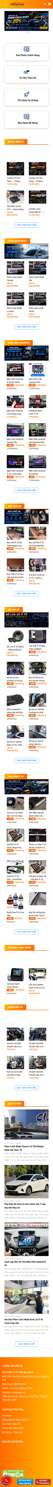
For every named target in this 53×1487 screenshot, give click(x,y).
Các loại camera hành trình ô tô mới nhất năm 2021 (37, 986)
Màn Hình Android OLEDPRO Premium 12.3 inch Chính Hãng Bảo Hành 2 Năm (37, 473)
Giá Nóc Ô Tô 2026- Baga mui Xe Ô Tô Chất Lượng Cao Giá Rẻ (15, 846)
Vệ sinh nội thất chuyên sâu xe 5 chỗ (36, 1045)
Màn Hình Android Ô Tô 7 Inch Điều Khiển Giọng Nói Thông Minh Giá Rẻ (15, 473)
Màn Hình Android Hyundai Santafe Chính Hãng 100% (37, 441)
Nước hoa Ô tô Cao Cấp (15, 914)
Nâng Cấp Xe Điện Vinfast (15, 1419)
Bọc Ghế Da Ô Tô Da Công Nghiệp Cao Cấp (36, 544)
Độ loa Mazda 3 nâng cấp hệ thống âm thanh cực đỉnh (15, 711)
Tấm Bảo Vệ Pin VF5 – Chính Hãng (15, 208)
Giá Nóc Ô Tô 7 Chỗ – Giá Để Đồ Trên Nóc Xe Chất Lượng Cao (15, 878)
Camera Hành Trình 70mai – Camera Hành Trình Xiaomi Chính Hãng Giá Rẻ (15, 986)
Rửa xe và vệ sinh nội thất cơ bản (15, 1073)
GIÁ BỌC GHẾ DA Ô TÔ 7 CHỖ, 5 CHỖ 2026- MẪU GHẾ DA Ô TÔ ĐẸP (37, 577)
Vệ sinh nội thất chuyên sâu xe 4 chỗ (14, 1045)
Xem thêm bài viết (26, 1344)
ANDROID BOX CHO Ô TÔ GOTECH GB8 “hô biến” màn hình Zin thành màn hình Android (37, 413)
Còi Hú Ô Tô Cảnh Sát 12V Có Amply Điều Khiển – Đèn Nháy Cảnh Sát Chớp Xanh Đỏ (15, 814)
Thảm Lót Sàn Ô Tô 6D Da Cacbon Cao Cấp (37, 846)
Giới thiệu (7, 1415)
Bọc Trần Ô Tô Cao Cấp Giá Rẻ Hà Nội (15, 576)
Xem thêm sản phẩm (26, 225)
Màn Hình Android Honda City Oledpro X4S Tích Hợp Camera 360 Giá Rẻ (15, 441)
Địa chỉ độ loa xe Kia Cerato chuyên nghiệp (37, 679)
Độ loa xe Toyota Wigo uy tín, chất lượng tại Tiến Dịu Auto (15, 744)
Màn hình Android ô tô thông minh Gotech (15, 413)
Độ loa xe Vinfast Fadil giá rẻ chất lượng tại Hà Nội (36, 711)
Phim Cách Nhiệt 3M (36, 279)
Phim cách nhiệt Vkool (36, 309)
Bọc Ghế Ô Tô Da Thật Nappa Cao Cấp (14, 544)
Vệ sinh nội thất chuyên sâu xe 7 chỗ (36, 1074)
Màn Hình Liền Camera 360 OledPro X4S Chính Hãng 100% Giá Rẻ (37, 381)
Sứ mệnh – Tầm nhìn (12, 1432)
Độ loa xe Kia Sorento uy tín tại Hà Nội (14, 679)
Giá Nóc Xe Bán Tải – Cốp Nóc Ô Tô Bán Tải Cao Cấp (37, 878)
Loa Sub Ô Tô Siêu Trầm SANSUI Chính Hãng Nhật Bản (37, 648)
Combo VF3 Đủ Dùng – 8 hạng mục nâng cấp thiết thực (36, 180)
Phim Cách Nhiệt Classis (14, 279)
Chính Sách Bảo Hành (12, 1428)
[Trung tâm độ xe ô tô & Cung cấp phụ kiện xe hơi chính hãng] (17, 4)
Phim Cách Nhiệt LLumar (14, 309)
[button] (45, 23)
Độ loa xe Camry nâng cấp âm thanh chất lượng (37, 743)
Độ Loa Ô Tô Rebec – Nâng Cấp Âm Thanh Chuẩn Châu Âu (15, 648)
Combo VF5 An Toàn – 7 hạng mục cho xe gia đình (13, 180)
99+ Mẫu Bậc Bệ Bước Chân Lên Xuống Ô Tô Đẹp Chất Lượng (36, 814)
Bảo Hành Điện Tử (11, 1424)
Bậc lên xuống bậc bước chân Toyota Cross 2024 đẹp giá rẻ (37, 914)
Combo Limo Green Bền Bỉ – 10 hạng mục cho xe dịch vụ (37, 211)
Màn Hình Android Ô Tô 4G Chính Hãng (15, 381)
